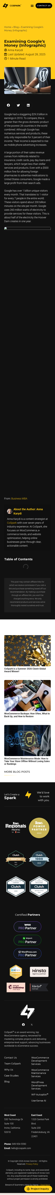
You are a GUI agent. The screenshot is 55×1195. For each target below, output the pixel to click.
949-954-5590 (19, 1142)
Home (7, 27)
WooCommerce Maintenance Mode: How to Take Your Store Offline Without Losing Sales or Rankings (27, 760)
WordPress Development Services (39, 1083)
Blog (16, 27)
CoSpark (12, 522)
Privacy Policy (32, 1162)
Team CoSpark (12, 1062)
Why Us (8, 1068)
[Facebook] (23, 1023)
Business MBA (19, 498)
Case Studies (11, 1074)
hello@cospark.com (21, 1146)
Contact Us (10, 1056)
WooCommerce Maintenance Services (40, 1071)
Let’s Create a (11, 793)
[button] (32, 5)
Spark (10, 796)
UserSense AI (38, 1099)
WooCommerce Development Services (40, 1059)
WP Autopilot (39, 1092)
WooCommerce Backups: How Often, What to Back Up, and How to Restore (27, 713)
